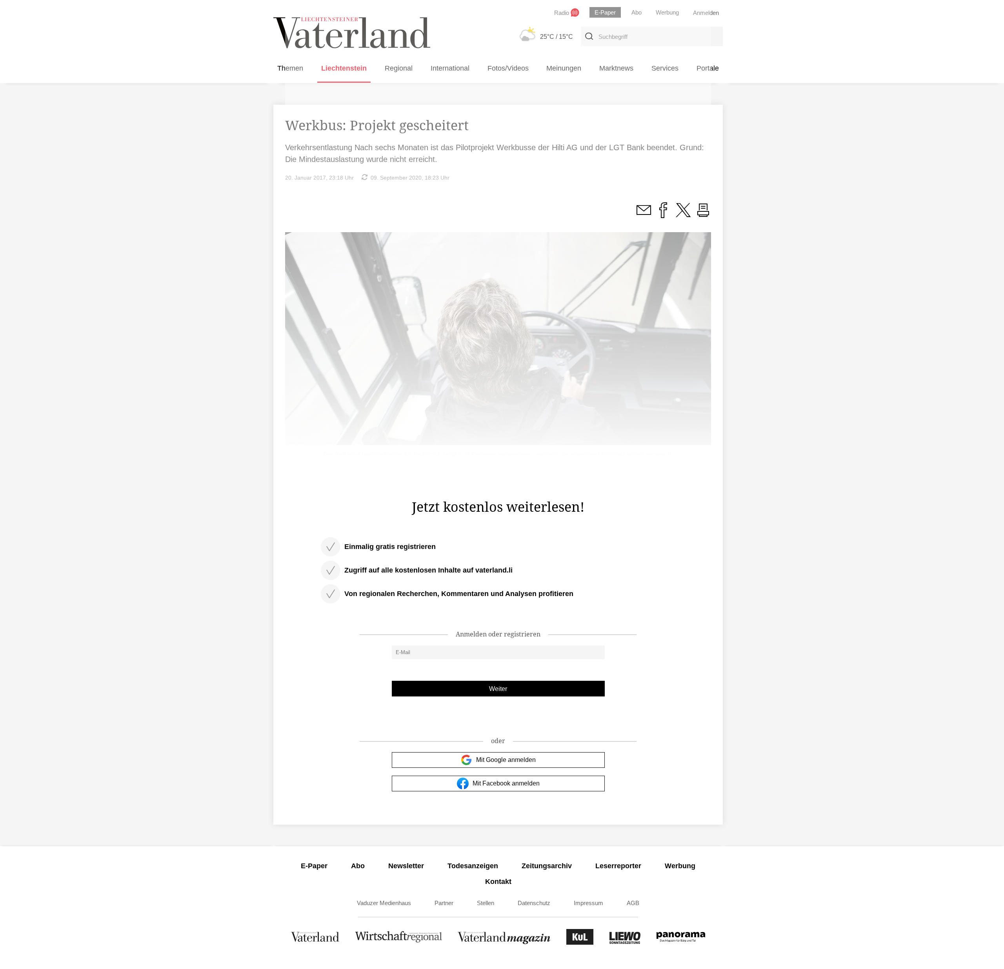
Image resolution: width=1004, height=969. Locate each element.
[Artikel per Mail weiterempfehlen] (643, 214)
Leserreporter (618, 866)
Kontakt (498, 881)
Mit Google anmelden (506, 759)
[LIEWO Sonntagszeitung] (625, 942)
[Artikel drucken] (703, 214)
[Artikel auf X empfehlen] (683, 214)
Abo (358, 866)
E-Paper (314, 866)
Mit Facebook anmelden (506, 783)
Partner (444, 903)
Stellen (485, 903)
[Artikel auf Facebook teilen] (663, 214)
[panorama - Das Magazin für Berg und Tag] (681, 942)
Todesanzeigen (472, 866)
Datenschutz (534, 903)
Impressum (588, 903)
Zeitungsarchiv (547, 866)
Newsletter (406, 866)
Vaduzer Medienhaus (384, 903)
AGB (633, 903)
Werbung (680, 866)
